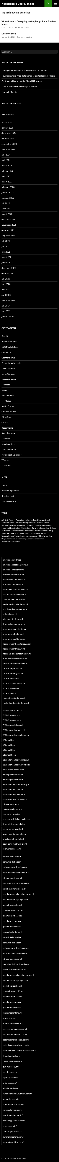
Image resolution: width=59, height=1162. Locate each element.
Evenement (6, 528)
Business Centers (8, 523)
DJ (25, 525)
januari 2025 (7, 127)
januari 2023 (7, 192)
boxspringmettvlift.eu (13, 910)
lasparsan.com (9, 1018)
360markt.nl (8, 740)
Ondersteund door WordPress (14, 1158)
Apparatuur (20, 520)
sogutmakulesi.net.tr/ (13, 1115)
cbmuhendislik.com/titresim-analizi (19, 1050)
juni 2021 (6, 246)
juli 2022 (6, 203)
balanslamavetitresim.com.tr (16, 867)
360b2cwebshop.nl (12, 715)
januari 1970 (7, 316)
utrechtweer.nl (9, 693)
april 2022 (6, 208)
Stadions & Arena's (23, 533)
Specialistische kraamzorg (43, 531)
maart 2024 (7, 165)
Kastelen (53, 528)
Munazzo (6, 384)
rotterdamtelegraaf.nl (13, 673)
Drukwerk (37, 525)
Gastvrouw (36, 528)
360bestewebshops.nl (13, 725)
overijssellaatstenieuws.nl (15, 658)
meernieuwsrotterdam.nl (14, 639)
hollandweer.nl (10, 614)
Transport (42, 533)
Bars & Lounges (39, 520)
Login (4, 485)
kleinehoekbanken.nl (12, 905)
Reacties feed (8, 496)
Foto (22, 528)
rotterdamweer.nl (11, 678)
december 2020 (9, 268)
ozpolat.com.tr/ (10, 1072)
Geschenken (44, 528)
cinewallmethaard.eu (12, 915)
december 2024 (9, 133)
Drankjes (30, 525)
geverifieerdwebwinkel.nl (14, 834)
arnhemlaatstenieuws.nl (14, 574)
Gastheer (27, 528)
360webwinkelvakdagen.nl (15, 799)
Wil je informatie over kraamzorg (14, 539)
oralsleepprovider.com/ (14, 1120)
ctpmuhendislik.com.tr (13, 1104)
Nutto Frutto (8, 406)
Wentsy (5, 460)
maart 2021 (7, 257)
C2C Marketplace (10, 347)
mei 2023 (6, 176)
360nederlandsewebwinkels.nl (17, 764)
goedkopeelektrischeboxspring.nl (18, 894)
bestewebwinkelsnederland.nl (17, 819)
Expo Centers (15, 528)
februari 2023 (8, 187)
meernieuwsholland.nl (13, 634)
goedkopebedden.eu (12, 921)
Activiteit (5, 520)
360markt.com (9, 754)
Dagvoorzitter (7, 525)
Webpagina (47, 536)
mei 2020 (6, 289)
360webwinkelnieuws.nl (14, 794)
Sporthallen (6, 533)
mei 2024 (6, 160)
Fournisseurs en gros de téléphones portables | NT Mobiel (28, 75)
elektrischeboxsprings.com (15, 899)
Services (20, 531)
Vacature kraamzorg (30, 536)
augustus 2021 (8, 235)
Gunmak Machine (10, 92)
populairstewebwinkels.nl (15, 843)
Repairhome (7, 427)
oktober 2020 (8, 273)
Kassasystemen (9, 379)
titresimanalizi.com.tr (13, 878)
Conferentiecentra (42, 523)
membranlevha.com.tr (13, 1023)
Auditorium (29, 520)
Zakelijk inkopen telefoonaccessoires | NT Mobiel (25, 70)
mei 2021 (6, 251)
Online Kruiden (9, 411)
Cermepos (6, 352)
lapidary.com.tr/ (10, 1077)
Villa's (40, 536)
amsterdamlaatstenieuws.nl (15, 564)
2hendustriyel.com (11, 1056)
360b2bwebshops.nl (12, 710)
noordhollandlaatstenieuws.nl (17, 653)
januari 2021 (7, 262)
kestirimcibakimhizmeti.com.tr (17, 883)
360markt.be (9, 750)
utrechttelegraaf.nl (11, 688)
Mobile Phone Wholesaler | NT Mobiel (19, 86)
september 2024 (9, 144)
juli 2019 (6, 305)
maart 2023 (7, 181)
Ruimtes (14, 531)
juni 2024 (6, 154)
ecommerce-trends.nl (13, 829)
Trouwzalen (18, 536)
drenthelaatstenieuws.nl (14, 579)
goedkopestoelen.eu (12, 926)
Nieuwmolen (8, 395)
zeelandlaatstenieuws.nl (14, 698)
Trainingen (35, 533)
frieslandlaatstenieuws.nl (14, 599)
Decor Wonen (9, 33)
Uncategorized (8, 444)
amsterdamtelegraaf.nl (13, 569)
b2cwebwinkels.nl (11, 804)
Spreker (13, 533)
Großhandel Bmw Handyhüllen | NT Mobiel (22, 81)
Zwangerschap (38, 539)
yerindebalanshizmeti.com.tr (16, 872)
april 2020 (6, 295)
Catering (24, 523)
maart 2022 (7, 214)
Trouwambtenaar (8, 536)
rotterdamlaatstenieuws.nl (15, 663)
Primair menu (55, 3)
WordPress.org (9, 501)
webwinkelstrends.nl (12, 856)
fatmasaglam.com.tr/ (12, 1131)
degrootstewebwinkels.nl (14, 824)
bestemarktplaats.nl (12, 814)
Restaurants (6, 531)
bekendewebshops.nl (12, 809)
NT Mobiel (6, 401)
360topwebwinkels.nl (13, 774)
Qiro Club (6, 417)
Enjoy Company (9, 374)
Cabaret (18, 523)
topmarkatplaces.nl (12, 848)
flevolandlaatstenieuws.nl (14, 594)
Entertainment (46, 525)
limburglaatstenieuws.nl (14, 624)
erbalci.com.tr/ (10, 1126)
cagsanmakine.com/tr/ (13, 1061)
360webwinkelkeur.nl (13, 789)
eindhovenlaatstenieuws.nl (15, 589)
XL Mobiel (6, 465)
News (4, 390)
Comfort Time (8, 357)
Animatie (12, 520)
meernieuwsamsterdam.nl (15, 629)
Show (26, 531)
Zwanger (29, 539)
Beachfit (5, 336)
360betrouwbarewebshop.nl (16, 735)
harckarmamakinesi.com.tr (15, 1029)
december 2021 (9, 219)
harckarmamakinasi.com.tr (15, 1034)
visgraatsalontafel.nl (12, 932)
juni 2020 (6, 284)
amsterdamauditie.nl (12, 559)
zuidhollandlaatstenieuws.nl (16, 703)
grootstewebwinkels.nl (13, 839)
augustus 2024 (8, 149)
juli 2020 (6, 278)
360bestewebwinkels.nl (14, 730)
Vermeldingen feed (10, 490)
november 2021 (9, 225)
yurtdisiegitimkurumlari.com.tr (17, 1093)
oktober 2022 (8, 198)
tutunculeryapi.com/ (12, 1110)
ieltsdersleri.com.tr (12, 1088)
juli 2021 (6, 241)
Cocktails (31, 523)
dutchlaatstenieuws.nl (13, 584)
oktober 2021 (8, 230)
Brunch (47, 520)
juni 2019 (6, 311)
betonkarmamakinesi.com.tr (16, 1039)
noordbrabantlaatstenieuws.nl (17, 643)
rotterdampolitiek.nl (12, 668)
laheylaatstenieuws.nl (13, 619)
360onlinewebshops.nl (13, 769)
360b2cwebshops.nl (12, 720)
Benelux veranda (9, 341)
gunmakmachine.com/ (13, 1136)
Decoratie (20, 525)
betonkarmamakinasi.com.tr (16, 1045)
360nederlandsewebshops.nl (16, 759)
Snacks (31, 531)
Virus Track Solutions (11, 454)
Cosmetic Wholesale (11, 363)
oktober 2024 (8, 138)
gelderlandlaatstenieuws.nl (15, 604)
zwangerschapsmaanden (11, 541)
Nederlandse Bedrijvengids (18, 3)
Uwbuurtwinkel (9, 449)
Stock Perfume (8, 433)
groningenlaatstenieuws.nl (15, 609)
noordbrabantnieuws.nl (14, 648)
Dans (14, 525)
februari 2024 (8, 171)
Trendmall (6, 438)
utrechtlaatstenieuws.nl (14, 683)
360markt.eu (9, 745)
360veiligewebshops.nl (13, 779)
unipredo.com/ (10, 1083)
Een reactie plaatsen (21, 27)
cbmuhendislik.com (12, 861)
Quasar (5, 422)
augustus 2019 (8, 300)
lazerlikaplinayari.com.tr (14, 888)
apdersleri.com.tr (11, 1099)
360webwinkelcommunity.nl (16, 784)
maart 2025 (7, 122)
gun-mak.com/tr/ (11, 1066)
